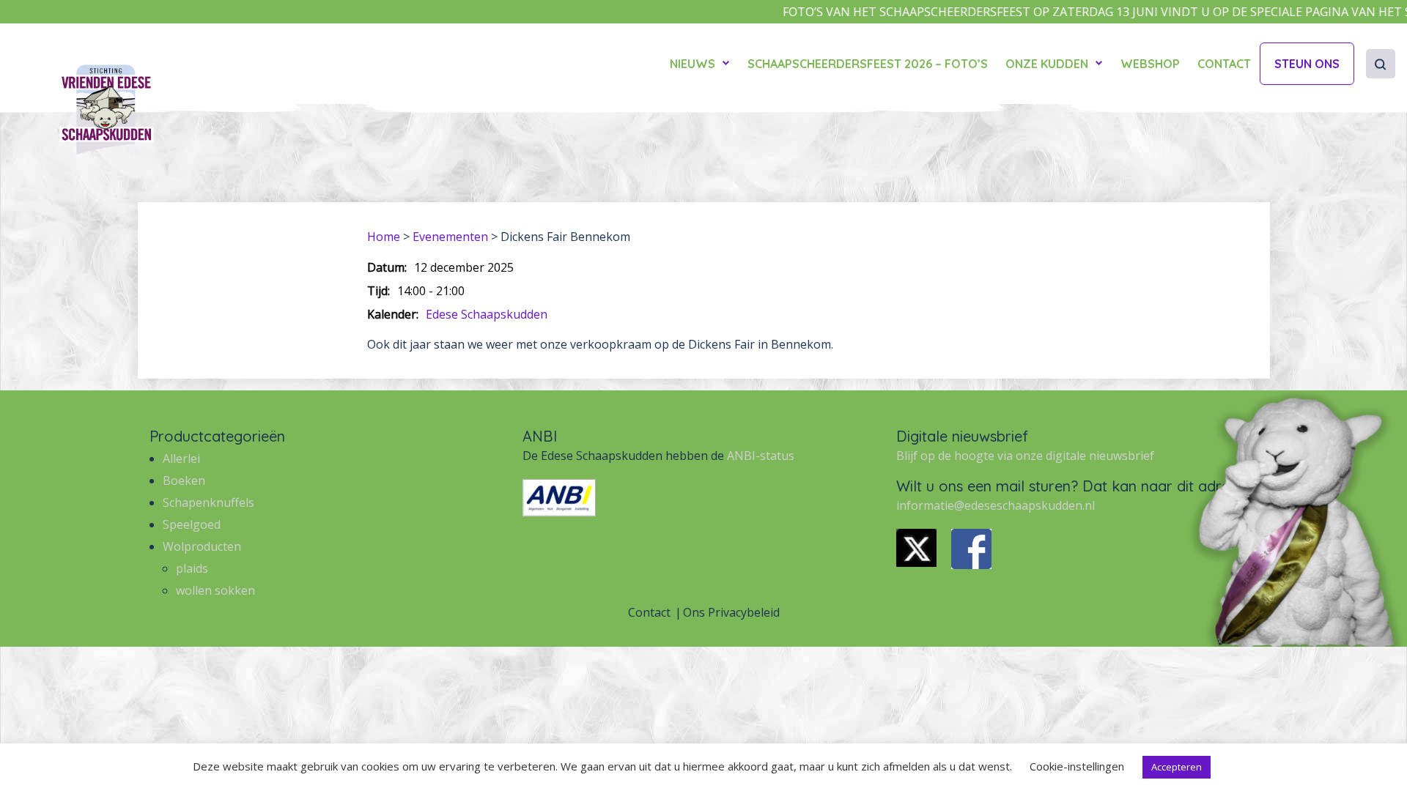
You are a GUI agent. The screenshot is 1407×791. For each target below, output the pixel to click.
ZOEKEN (1377, 68)
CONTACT (1224, 63)
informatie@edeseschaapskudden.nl (995, 505)
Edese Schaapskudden (486, 314)
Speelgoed (192, 524)
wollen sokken (215, 590)
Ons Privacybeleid (731, 612)
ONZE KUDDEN (1046, 63)
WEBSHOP (1150, 63)
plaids (192, 568)
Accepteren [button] (1176, 766)
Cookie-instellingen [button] (1077, 766)
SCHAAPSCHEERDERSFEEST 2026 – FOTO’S (867, 63)
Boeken (184, 480)
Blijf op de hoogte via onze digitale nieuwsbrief (1025, 456)
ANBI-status (760, 456)
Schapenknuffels (208, 502)
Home (383, 237)
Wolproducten (202, 546)
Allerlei (181, 458)
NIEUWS (692, 63)
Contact (649, 612)
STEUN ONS (1307, 63)
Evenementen (450, 237)
